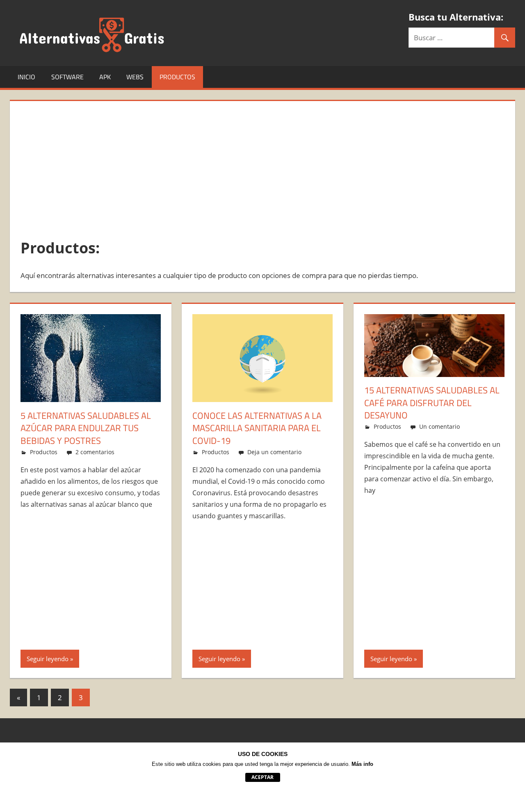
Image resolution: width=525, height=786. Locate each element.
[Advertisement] (263, 169)
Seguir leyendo (47, 659)
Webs (135, 77)
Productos (177, 77)
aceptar (262, 777)
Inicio (26, 77)
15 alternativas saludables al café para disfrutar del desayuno (432, 403)
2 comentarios (94, 452)
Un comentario (439, 426)
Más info (362, 764)
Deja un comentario (274, 452)
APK (105, 77)
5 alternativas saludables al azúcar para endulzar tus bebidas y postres (86, 428)
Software (67, 77)
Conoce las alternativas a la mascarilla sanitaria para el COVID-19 (257, 428)
